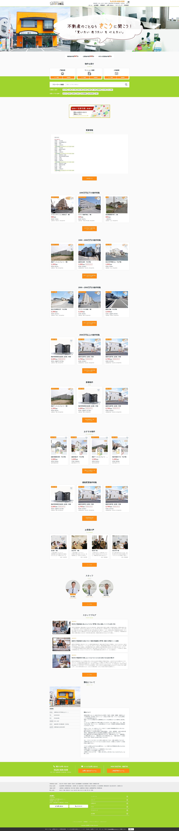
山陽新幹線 (82, 788)
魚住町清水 (81, 785)
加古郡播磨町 (84, 93)
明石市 (69, 93)
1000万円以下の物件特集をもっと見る (89, 228)
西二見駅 (94, 89)
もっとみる (89, 564)
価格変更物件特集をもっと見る (89, 518)
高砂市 (78, 93)
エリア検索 (56, 77)
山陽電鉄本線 (67, 788)
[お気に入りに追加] (71, 198)
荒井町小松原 (88, 785)
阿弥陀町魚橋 (68, 785)
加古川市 (65, 93)
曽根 (92, 790)
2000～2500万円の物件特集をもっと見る (89, 323)
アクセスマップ (94, 810)
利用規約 (86, 821)
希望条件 (102, 5)
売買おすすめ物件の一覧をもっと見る (89, 471)
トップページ (94, 796)
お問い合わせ (110, 5)
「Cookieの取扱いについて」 (112, 829)
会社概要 (96, 5)
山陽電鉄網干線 (92, 788)
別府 (85, 790)
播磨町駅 (99, 89)
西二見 (88, 790)
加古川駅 (65, 89)
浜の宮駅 (104, 89)
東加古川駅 (80, 89)
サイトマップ (119, 5)
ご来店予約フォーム (118, 770)
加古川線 (73, 788)
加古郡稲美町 (91, 93)
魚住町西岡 (62, 785)
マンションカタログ (78, 821)
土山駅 (69, 89)
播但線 (87, 788)
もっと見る (89, 604)
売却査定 (126, 5)
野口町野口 (94, 785)
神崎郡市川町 (96, 783)
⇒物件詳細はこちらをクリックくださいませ (64, 146)
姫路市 (73, 93)
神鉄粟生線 (99, 788)
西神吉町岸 (106, 785)
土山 (72, 790)
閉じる (131, 829)
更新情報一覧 (89, 178)
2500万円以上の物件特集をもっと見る (89, 371)
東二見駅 (74, 89)
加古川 (60, 790)
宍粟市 (96, 93)
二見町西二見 (75, 785)
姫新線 (77, 788)
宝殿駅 (89, 89)
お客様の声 (93, 803)
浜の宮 (75, 790)
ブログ (92, 806)
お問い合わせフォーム (89, 770)
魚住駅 (85, 89)
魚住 (79, 790)
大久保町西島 (100, 785)
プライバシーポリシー (94, 821)
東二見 (82, 790)
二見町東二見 (119, 785)
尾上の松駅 (110, 89)
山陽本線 (61, 788)
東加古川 (68, 790)
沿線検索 (68, 77)
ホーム (90, 5)
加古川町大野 (113, 785)
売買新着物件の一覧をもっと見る (89, 420)
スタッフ (93, 799)
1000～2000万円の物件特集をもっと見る (89, 276)
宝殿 (64, 790)
